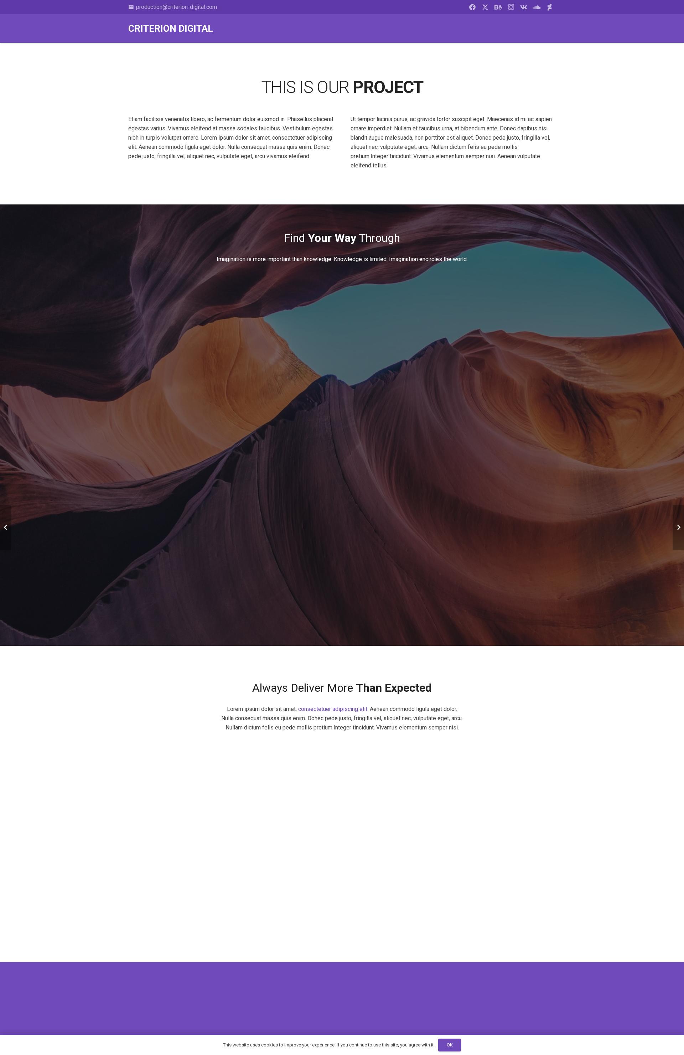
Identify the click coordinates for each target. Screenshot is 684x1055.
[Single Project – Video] (205, 910)
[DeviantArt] (549, 7)
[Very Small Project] (615, 910)
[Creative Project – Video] (342, 910)
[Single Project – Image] (68, 910)
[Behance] (498, 7)
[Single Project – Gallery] (478, 910)
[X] (485, 7)
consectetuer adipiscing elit (332, 709)
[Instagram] (510, 7)
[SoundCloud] (536, 7)
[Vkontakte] (523, 7)
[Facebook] (472, 7)
